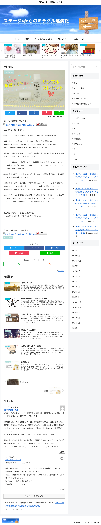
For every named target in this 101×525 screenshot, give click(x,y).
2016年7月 (76, 322)
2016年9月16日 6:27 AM (11, 410)
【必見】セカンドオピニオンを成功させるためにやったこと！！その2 (86, 177)
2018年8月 (76, 255)
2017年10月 (76, 260)
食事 (73, 128)
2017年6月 (76, 271)
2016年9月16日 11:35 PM (13, 460)
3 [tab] (52, 60)
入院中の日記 (9, 237)
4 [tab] (55, 60)
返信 (62, 452)
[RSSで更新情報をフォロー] (50, 264)
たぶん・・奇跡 (78, 88)
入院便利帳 (76, 138)
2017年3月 (76, 286)
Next (100, 51)
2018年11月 (76, 250)
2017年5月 (76, 276)
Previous (1, 51)
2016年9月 (76, 312)
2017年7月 (76, 266)
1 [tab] (46, 60)
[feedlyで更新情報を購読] (18, 264)
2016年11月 (76, 302)
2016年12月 (76, 297)
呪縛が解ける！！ (79, 93)
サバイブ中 (76, 133)
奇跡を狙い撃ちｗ (79, 98)
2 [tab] (49, 60)
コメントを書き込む (34, 496)
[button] (97, 67)
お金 (73, 149)
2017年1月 (76, 291)
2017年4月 (76, 281)
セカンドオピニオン (80, 118)
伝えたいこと (77, 123)
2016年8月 (76, 317)
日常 (73, 154)
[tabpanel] (12, 50)
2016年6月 (76, 328)
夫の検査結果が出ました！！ (83, 103)
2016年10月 (76, 307)
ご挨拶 (74, 83)
